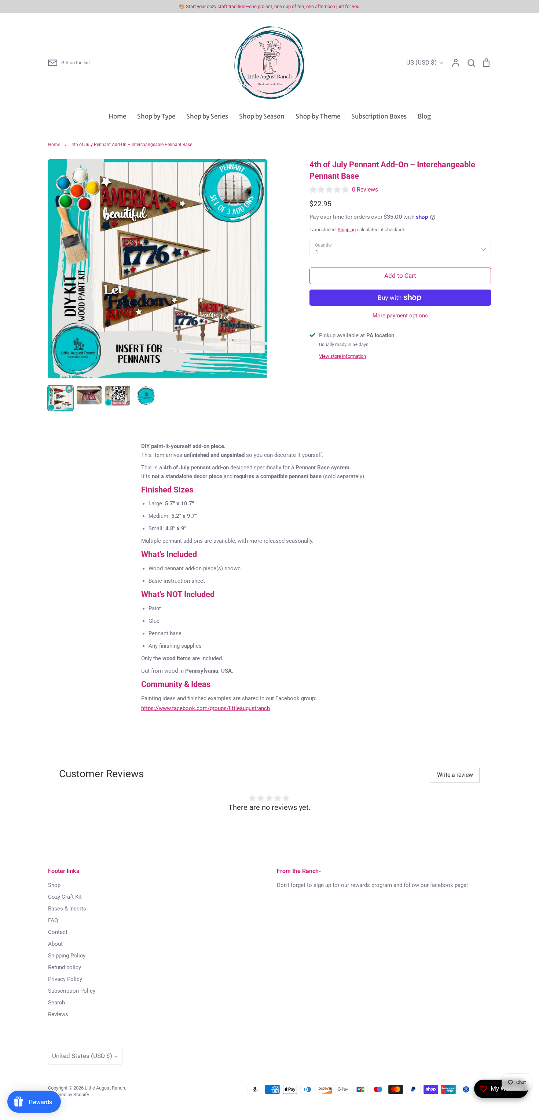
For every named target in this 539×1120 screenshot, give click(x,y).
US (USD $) (421, 62)
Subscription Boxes (379, 116)
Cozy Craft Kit (65, 897)
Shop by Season (262, 116)
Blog (424, 116)
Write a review (455, 774)
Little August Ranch (105, 1088)
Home (117, 116)
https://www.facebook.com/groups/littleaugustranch (205, 708)
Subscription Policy (71, 991)
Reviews (58, 1014)
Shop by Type (156, 116)
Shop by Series (207, 116)
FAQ (53, 920)
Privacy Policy (65, 979)
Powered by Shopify (68, 1094)
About (55, 944)
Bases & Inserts (67, 908)
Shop (54, 885)
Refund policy (64, 967)
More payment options (400, 315)
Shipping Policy (66, 955)
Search (56, 1002)
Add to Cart (400, 275)
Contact (57, 932)
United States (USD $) (82, 1055)
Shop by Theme (318, 116)
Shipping (347, 229)
